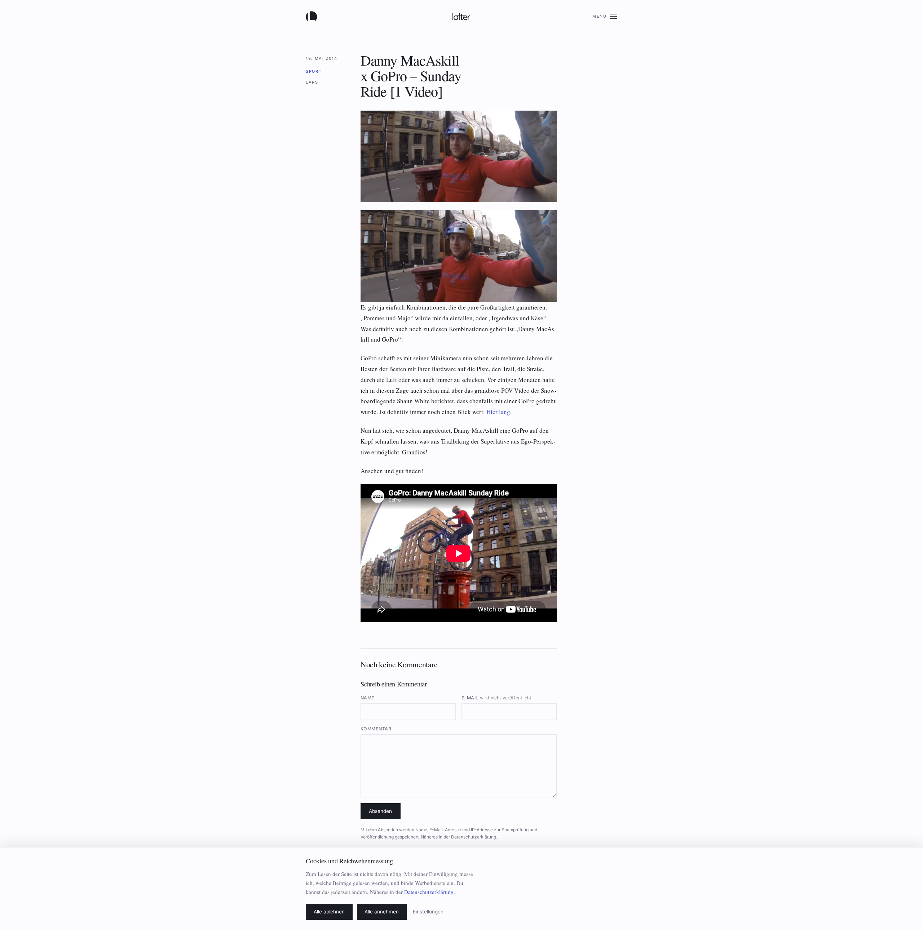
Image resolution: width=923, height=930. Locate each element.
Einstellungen (428, 912)
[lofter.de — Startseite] (313, 16)
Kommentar (376, 728)
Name (368, 697)
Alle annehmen (382, 912)
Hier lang (498, 412)
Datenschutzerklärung (473, 837)
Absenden (380, 811)
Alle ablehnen (329, 912)
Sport (314, 71)
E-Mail (496, 697)
